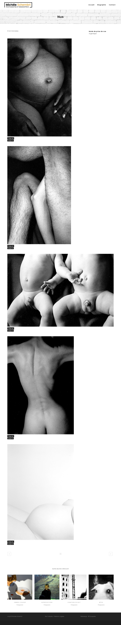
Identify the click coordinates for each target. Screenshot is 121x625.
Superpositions (47, 602)
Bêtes (101, 602)
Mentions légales (59, 616)
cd (20, 586)
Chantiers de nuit (74, 602)
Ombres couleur (20, 602)
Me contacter (49, 616)
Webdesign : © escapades (88, 616)
